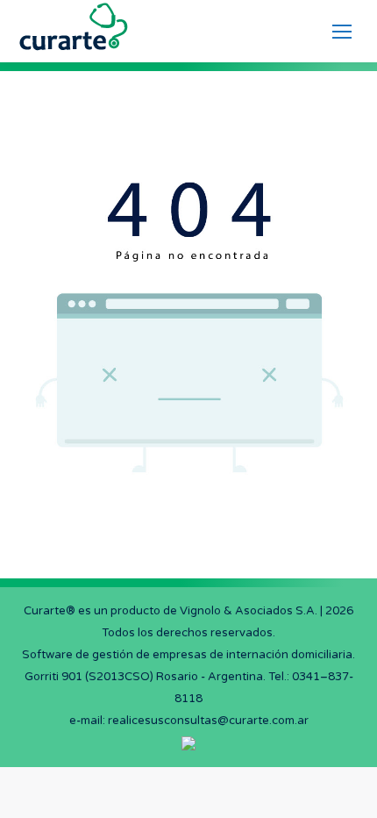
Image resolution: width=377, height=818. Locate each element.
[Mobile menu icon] (341, 31)
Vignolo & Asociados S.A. (248, 611)
